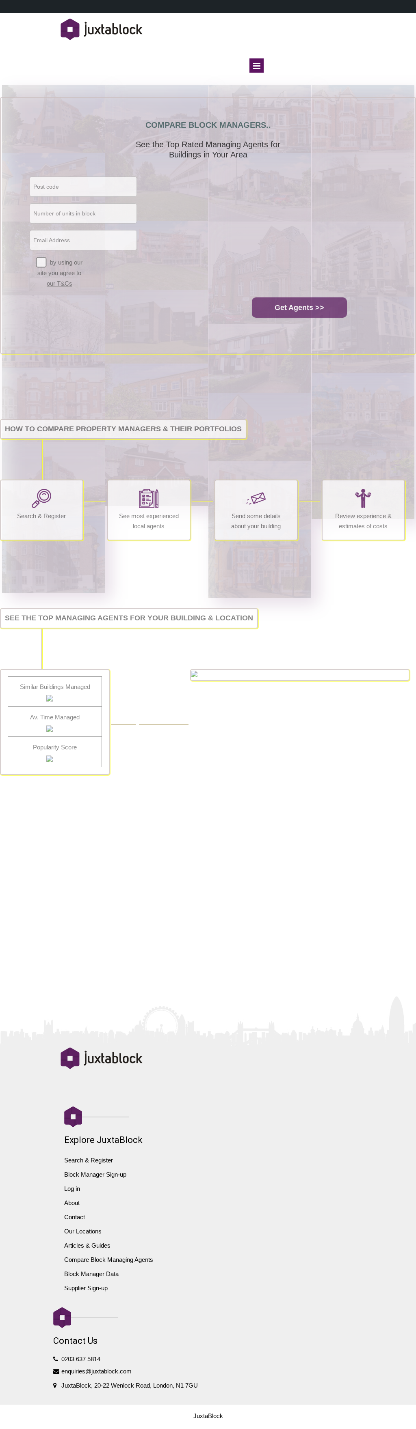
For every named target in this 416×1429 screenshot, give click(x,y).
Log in (72, 1188)
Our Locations (83, 1231)
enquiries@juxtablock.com (96, 1371)
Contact (74, 1217)
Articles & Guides (87, 1245)
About (72, 1202)
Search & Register (88, 1160)
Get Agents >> (299, 307)
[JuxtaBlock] (208, 30)
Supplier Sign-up (86, 1288)
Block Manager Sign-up (95, 1174)
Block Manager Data (91, 1273)
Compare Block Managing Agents (108, 1259)
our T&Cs (59, 283)
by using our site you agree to (59, 273)
